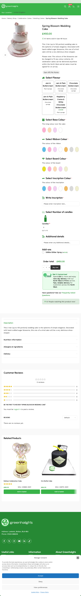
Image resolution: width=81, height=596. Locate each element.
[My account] (69, 6)
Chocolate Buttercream (73, 84)
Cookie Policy (35, 592)
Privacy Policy (44, 592)
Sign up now (55, 1)
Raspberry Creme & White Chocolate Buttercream (61, 102)
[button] (78, 558)
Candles (46, 224)
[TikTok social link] (29, 541)
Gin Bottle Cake (46, 481)
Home (4, 18)
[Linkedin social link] (24, 541)
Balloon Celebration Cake (13, 481)
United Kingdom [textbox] (19, 12)
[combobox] (19, 12)
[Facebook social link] (4, 541)
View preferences (40, 587)
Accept (40, 576)
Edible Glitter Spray (56, 252)
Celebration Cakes (24, 18)
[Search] (65, 6)
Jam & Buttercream (48, 84)
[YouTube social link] (19, 541)
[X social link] (9, 541)
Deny (41, 582)
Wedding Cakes (38, 18)
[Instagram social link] (14, 541)
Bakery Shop (11, 18)
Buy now (55, 267)
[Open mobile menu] (78, 6)
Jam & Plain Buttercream (61, 84)
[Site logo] (10, 6)
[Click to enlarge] (5, 55)
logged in (17, 409)
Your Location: (7, 12)
